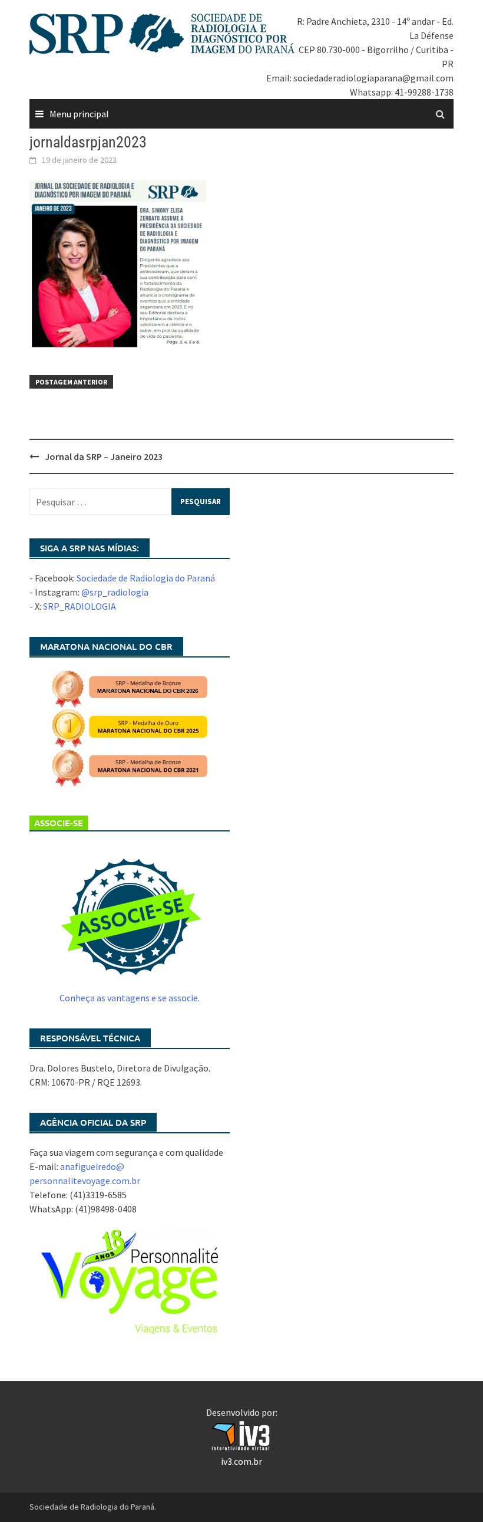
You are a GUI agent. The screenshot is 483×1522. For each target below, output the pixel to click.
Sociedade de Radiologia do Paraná (146, 578)
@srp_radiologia (114, 592)
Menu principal (79, 114)
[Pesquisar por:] (129, 501)
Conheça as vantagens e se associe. (129, 998)
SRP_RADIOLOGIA (79, 606)
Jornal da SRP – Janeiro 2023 (104, 456)
